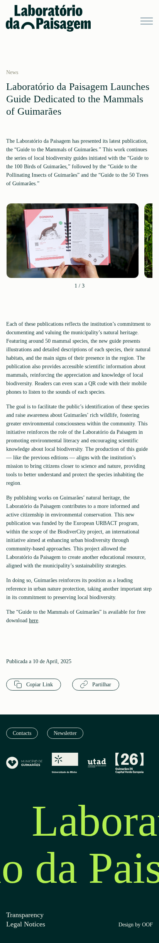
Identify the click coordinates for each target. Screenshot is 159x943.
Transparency (25, 915)
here (33, 620)
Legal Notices (25, 924)
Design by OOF (135, 925)
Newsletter (65, 733)
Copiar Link (39, 684)
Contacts (22, 733)
